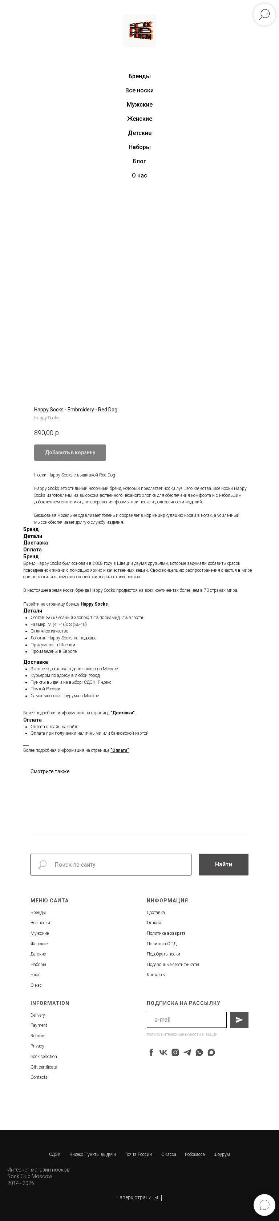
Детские (139, 132)
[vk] (163, 1052)
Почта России (138, 1154)
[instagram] (175, 1052)
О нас (139, 175)
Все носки (139, 90)
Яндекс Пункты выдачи (92, 1154)
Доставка (156, 912)
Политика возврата (166, 933)
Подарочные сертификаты (173, 964)
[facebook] (151, 1052)
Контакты (156, 974)
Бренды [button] (140, 76)
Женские (139, 118)
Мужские (140, 104)
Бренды (38, 912)
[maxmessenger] (211, 1052)
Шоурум (222, 1154)
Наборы (140, 147)
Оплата (154, 922)
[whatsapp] (199, 1052)
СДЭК (55, 1154)
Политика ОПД (162, 943)
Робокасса (195, 1154)
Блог (139, 161)
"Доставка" (122, 712)
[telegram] (187, 1052)
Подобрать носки (163, 954)
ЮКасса (168, 1154)
